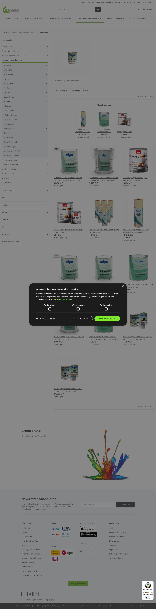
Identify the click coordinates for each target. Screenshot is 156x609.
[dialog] (78, 304)
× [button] (123, 286)
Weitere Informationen (62, 299)
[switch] (148, 597)
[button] (46, 318)
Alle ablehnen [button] (81, 318)
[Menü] (152, 582)
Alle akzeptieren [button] (107, 318)
